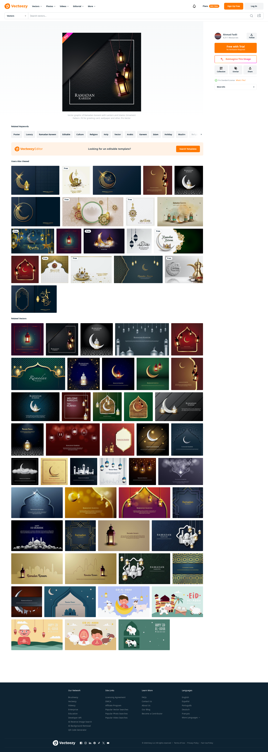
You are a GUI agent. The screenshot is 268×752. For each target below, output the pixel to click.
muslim (181, 134)
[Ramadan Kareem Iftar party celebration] (184, 269)
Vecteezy (72, 701)
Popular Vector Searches (116, 709)
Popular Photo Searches (116, 713)
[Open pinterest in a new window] (94, 743)
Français (186, 713)
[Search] (251, 15)
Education (73, 713)
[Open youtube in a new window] (108, 743)
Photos (49, 6)
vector (118, 134)
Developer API (74, 717)
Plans (205, 6)
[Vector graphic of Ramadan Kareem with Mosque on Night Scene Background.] (37, 535)
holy (106, 134)
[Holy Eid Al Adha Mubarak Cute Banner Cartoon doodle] (124, 601)
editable (66, 134)
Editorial (77, 6)
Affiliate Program (113, 705)
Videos (63, 6)
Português (187, 705)
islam (155, 134)
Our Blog (146, 709)
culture (80, 134)
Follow (251, 37)
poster (17, 134)
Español (185, 701)
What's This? (241, 80)
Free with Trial (235, 48)
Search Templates (188, 149)
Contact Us (147, 701)
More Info (221, 87)
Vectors (35, 6)
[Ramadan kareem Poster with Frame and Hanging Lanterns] (92, 211)
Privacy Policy (193, 743)
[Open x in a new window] (103, 743)
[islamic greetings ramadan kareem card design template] (180, 211)
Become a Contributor (152, 713)
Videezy (71, 705)
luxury (29, 134)
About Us (146, 705)
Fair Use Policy (207, 743)
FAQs (144, 697)
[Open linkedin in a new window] (90, 743)
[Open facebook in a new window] (81, 743)
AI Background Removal (79, 725)
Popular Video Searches (116, 717)
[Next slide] (198, 134)
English (185, 697)
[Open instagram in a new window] (85, 743)
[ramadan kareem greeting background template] (139, 241)
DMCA (108, 701)
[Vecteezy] (16, 6)
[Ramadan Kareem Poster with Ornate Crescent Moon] (32, 241)
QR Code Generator (77, 730)
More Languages (190, 717)
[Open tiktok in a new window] (99, 743)
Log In (254, 6)
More (90, 6)
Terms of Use (179, 743)
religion (94, 134)
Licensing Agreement (115, 697)
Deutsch (186, 709)
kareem (143, 134)
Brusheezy (73, 697)
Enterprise (73, 709)
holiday (168, 134)
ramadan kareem (47, 134)
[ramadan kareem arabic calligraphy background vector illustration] (35, 180)
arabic (130, 134)
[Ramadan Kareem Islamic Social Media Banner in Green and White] (178, 241)
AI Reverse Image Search (80, 721)
